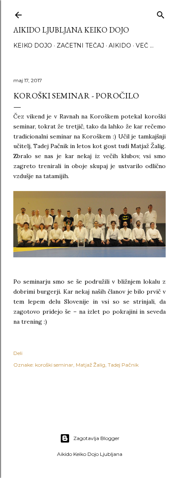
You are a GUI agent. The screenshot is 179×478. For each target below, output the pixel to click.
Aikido (120, 45)
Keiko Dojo (32, 45)
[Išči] (161, 13)
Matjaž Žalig (90, 365)
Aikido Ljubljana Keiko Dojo (71, 30)
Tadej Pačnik (123, 365)
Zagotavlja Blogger (96, 438)
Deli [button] (17, 353)
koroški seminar (54, 365)
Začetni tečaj (80, 45)
